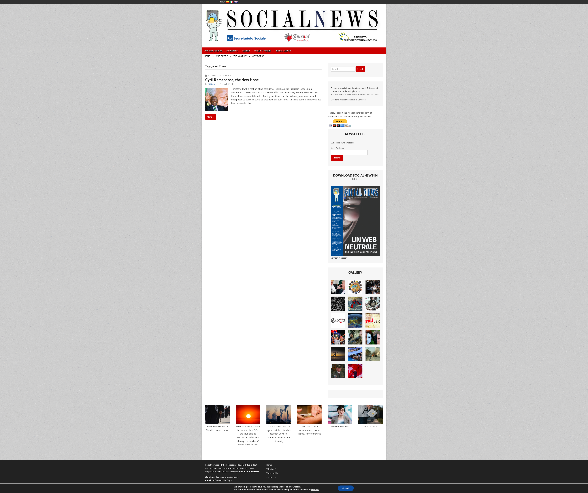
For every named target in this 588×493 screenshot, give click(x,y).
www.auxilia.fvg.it (229, 477)
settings (315, 489)
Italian (232, 2)
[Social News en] (294, 23)
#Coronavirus (370, 426)
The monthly (240, 56)
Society (246, 50)
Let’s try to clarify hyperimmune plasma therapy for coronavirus (309, 430)
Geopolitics (232, 50)
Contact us (258, 56)
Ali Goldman (213, 84)
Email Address (337, 148)
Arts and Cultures (213, 50)
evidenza (212, 75)
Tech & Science (283, 50)
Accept (345, 488)
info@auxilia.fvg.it (222, 480)
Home (207, 56)
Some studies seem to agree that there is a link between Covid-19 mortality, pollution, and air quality (279, 433)
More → (210, 116)
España (227, 2)
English (236, 2)
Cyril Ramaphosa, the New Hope (232, 79)
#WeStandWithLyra (339, 426)
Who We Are (222, 56)
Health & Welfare (262, 50)
